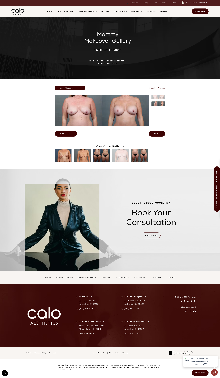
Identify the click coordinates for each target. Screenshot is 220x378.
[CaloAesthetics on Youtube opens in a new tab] (194, 311)
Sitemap (125, 353)
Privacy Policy (114, 353)
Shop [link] (146, 3)
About (50, 11)
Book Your (151, 214)
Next (157, 133)
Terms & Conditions (99, 353)
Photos (101, 61)
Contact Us (151, 235)
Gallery (105, 11)
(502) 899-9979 (64, 370)
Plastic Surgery (66, 11)
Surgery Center (115, 61)
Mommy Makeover (107, 64)
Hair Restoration (88, 11)
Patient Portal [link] (160, 3)
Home (92, 61)
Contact (164, 11)
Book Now (200, 11)
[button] (5, 373)
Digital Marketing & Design (183, 353)
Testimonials (120, 11)
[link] (183, 2)
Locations (151, 11)
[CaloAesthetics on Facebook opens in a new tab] (190, 311)
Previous (66, 133)
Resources (136, 11)
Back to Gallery (157, 88)
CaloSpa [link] (134, 3)
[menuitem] (134, 2)
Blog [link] (174, 3)
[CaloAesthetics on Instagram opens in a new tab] (185, 311)
